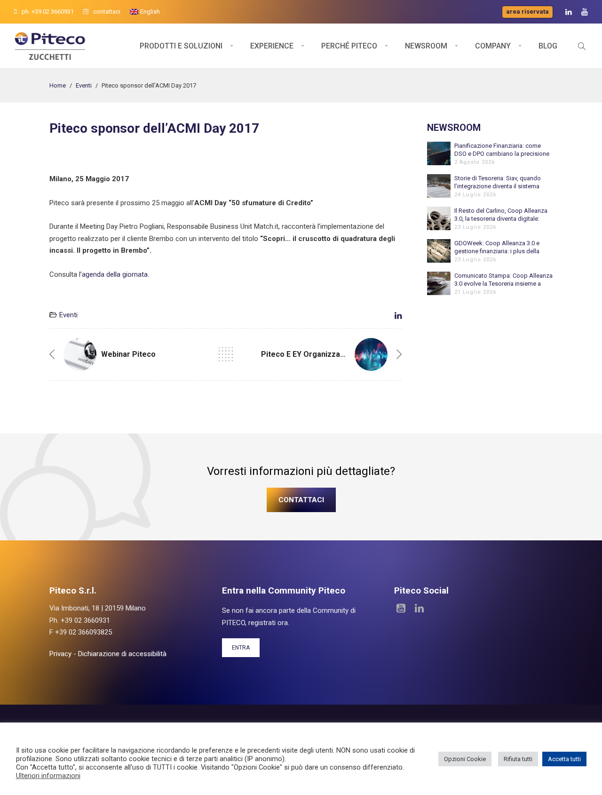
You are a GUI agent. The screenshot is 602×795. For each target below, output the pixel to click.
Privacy (60, 654)
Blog (548, 45)
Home (57, 85)
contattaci (106, 11)
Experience (271, 45)
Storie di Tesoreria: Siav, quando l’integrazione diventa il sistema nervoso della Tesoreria (497, 182)
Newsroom (426, 45)
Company (493, 45)
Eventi (84, 85)
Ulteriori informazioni (48, 775)
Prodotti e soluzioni (181, 45)
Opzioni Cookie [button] (465, 759)
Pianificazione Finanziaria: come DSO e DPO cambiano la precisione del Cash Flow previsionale (501, 150)
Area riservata (527, 11)
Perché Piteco (349, 45)
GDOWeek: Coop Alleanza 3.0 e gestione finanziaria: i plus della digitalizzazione (496, 247)
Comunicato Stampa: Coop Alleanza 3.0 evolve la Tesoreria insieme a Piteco (503, 280)
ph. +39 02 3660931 (48, 11)
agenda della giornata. (115, 274)
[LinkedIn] (568, 12)
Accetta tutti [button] (564, 759)
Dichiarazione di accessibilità (122, 654)
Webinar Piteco (128, 354)
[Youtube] (584, 12)
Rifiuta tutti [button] (518, 759)
